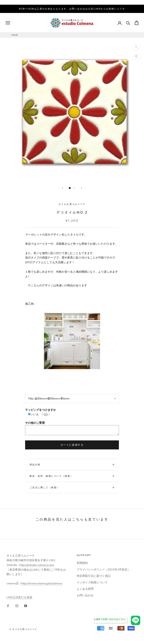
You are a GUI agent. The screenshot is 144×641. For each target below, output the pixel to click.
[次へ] (81, 188)
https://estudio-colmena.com (36, 565)
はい (47, 414)
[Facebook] (8, 605)
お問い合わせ (85, 595)
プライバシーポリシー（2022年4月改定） (103, 569)
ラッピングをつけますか (40, 410)
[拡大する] (136, 46)
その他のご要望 (35, 423)
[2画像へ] (74, 188)
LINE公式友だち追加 (19, 597)
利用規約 (82, 563)
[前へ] (62, 188)
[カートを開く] (136, 23)
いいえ (34, 414)
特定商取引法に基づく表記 (93, 576)
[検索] (128, 23)
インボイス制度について (92, 582)
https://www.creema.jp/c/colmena (41, 583)
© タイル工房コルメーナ (23, 629)
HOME (14, 35)
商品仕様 (35, 464)
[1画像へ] (70, 188)
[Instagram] (16, 605)
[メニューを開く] (8, 22)
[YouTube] (25, 605)
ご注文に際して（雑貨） (44, 487)
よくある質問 (85, 589)
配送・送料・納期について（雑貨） (51, 476)
